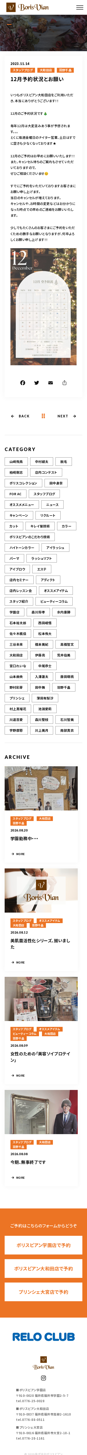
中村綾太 (41, 461)
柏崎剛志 (16, 472)
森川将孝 (38, 612)
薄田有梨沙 (45, 698)
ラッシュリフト (41, 558)
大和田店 (46, 70)
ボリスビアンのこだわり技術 (30, 536)
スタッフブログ (23, 70)
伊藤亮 (40, 655)
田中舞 (40, 687)
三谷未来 (16, 644)
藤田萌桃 (67, 676)
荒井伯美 (64, 655)
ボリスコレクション (23, 483)
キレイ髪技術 (40, 526)
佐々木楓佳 (18, 633)
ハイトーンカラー (22, 547)
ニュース (52, 504)
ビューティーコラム (54, 601)
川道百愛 (16, 719)
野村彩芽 (16, 687)
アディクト (48, 579)
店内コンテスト (46, 472)
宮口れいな (18, 665)
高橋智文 (67, 644)
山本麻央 (16, 676)
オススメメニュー (22, 504)
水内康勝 (64, 612)
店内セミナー (19, 579)
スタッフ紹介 (19, 601)
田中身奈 (56, 483)
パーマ (14, 558)
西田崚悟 (45, 622)
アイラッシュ (55, 547)
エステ (41, 569)
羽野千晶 (65, 70)
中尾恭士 (45, 665)
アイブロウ (17, 569)
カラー (66, 526)
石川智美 (67, 719)
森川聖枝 (41, 719)
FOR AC (16, 493)
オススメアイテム (56, 590)
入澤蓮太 (41, 676)
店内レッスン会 (21, 590)
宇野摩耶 (16, 730)
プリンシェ (17, 698)
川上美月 (41, 730)
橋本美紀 (41, 644)
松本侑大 (45, 633)
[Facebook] (22, 383)
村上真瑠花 (18, 708)
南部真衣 (67, 730)
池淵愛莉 (45, 708)
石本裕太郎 (18, 622)
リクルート (48, 515)
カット (14, 526)
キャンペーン (19, 515)
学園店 (14, 612)
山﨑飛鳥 (16, 461)
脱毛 (63, 461)
